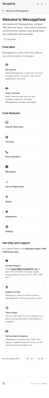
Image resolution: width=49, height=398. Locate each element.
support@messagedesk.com (24, 269)
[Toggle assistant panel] (42, 4)
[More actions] (46, 3)
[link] (24, 72)
